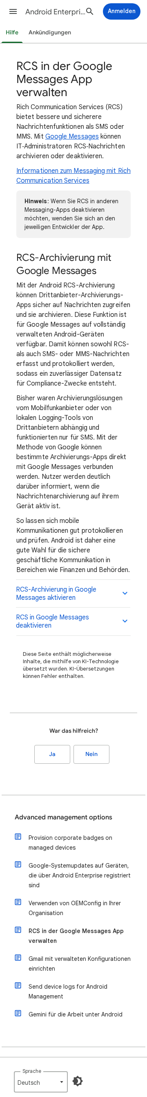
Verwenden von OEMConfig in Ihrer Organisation (75, 908)
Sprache (31, 1071)
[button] (13, 11)
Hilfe (12, 32)
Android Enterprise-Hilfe (55, 11)
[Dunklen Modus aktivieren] (77, 1081)
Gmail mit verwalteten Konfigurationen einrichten (80, 963)
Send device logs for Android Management (68, 991)
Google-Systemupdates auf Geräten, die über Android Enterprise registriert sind (80, 875)
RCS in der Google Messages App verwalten (76, 935)
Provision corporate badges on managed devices (70, 842)
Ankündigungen (50, 32)
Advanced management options (63, 817)
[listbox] (41, 1082)
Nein (91, 754)
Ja (52, 754)
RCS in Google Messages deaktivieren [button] (52, 621)
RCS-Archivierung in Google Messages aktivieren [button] (56, 594)
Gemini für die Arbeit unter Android (75, 1014)
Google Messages (72, 136)
